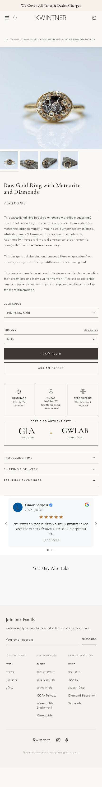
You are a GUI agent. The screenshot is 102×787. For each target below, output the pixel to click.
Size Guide (90, 329)
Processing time (18, 457)
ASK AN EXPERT (51, 368)
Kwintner (42, 739)
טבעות (9, 664)
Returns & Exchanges (22, 480)
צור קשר (73, 679)
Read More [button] (51, 540)
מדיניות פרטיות (46, 679)
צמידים (10, 672)
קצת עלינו (74, 672)
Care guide (44, 715)
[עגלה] (94, 17)
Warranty (75, 703)
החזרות (41, 664)
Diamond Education (82, 695)
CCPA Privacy (46, 695)
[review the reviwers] (87, 505)
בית (6, 39)
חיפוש (71, 664)
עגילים (10, 687)
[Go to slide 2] (51, 550)
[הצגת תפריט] (7, 17)
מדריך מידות (44, 687)
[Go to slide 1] (48, 550)
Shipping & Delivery (21, 469)
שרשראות (12, 679)
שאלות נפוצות (76, 687)
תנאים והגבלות (45, 672)
